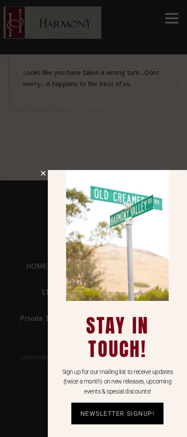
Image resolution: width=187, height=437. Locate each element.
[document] (93, 218)
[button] (43, 173)
